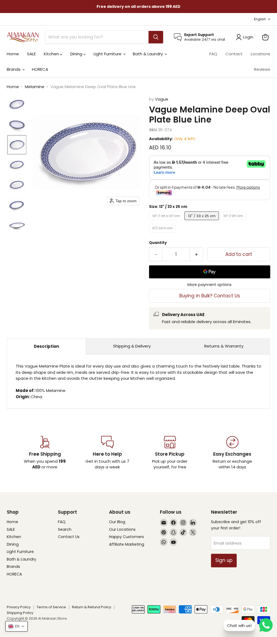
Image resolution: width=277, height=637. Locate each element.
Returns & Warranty (223, 346)
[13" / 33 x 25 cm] (202, 221)
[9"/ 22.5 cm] (163, 234)
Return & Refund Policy (91, 607)
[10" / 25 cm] (234, 221)
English (260, 19)
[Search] (156, 37)
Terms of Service (51, 607)
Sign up (223, 560)
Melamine (34, 86)
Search (64, 529)
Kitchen (52, 54)
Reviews (262, 69)
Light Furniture (108, 54)
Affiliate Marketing (126, 544)
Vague (161, 99)
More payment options (209, 284)
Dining (76, 54)
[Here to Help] (107, 453)
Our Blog (117, 522)
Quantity (158, 243)
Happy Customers (126, 536)
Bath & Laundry (148, 54)
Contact (234, 54)
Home (13, 54)
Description (46, 346)
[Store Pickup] (169, 453)
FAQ (213, 54)
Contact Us (69, 536)
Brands (14, 69)
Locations (260, 54)
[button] (17, 104)
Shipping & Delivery (132, 346)
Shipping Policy (20, 612)
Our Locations (122, 529)
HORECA (40, 69)
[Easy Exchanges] (232, 453)
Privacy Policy (19, 607)
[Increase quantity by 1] (196, 254)
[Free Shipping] (45, 453)
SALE (31, 54)
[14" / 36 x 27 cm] (167, 221)
